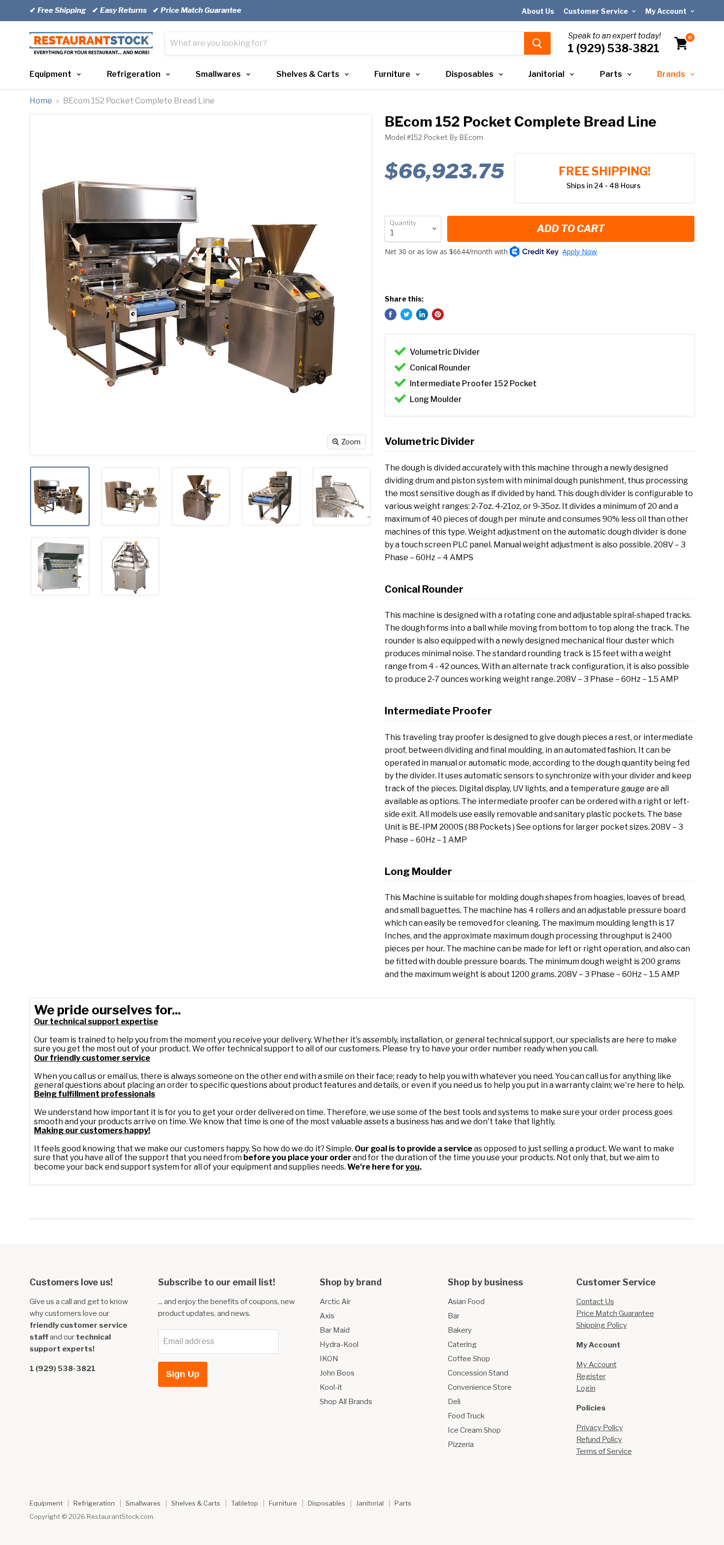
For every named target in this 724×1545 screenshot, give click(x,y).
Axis (327, 1315)
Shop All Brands (346, 1401)
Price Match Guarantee (615, 1313)
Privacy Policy (599, 1427)
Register (591, 1376)
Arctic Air (335, 1301)
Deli (454, 1401)
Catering (462, 1344)
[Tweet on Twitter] (406, 314)
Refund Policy (599, 1439)
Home (41, 101)
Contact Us (595, 1301)
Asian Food (466, 1301)
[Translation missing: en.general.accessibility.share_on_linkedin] (422, 314)
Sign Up (182, 1374)
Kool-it (331, 1387)
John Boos (337, 1373)
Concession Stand (478, 1373)
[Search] (537, 43)
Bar (454, 1315)
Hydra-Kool (339, 1344)
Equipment (50, 74)
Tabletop (244, 1503)
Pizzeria (461, 1444)
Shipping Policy (601, 1325)
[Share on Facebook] (390, 314)
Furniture (392, 74)
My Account (666, 11)
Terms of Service (604, 1451)
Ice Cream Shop (474, 1430)
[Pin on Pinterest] (438, 314)
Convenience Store (480, 1387)
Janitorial (546, 74)
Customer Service (596, 11)
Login (585, 1388)
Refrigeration (134, 74)
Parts (611, 74)
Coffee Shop (469, 1358)
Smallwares (218, 74)
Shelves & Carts (307, 74)
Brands (671, 74)
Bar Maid (335, 1330)
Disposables (470, 74)
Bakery (460, 1330)
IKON (329, 1358)
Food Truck (466, 1415)
